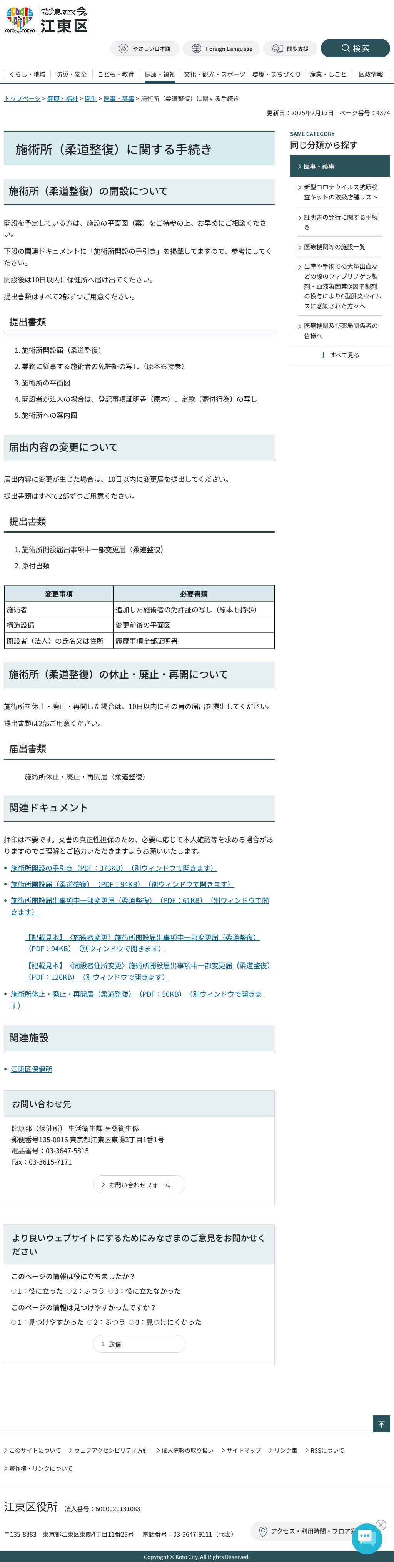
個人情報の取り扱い (188, 1450)
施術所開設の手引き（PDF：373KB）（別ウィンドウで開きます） (114, 868)
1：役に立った (40, 1290)
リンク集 (285, 1450)
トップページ (22, 98)
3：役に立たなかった (148, 1290)
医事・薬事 (119, 98)
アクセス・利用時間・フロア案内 (317, 1530)
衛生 (91, 98)
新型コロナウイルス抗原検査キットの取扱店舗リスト (341, 191)
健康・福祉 (62, 98)
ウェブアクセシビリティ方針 (111, 1450)
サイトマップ (244, 1450)
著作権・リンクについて (41, 1468)
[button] (221, 49)
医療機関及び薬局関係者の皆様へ (341, 330)
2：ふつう (89, 1290)
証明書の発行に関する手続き (341, 221)
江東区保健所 (31, 1069)
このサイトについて (35, 1450)
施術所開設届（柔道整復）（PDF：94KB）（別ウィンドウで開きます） (122, 884)
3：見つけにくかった (168, 1322)
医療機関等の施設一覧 (335, 246)
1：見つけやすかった (51, 1322)
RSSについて (327, 1450)
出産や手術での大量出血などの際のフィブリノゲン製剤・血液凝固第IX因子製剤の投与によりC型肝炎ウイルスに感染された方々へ (343, 285)
